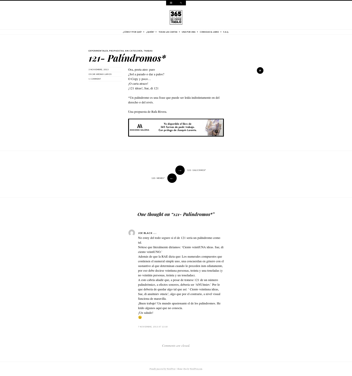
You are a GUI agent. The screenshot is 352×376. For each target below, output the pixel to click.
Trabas (148, 51)
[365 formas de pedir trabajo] (176, 17)
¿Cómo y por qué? (132, 32)
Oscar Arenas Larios (100, 74)
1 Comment (95, 79)
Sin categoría (133, 51)
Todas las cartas (168, 32)
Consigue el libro (209, 32)
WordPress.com (196, 369)
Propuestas (116, 51)
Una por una (188, 32)
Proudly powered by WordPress (162, 369)
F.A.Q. (226, 32)
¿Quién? (150, 32)
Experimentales (98, 51)
